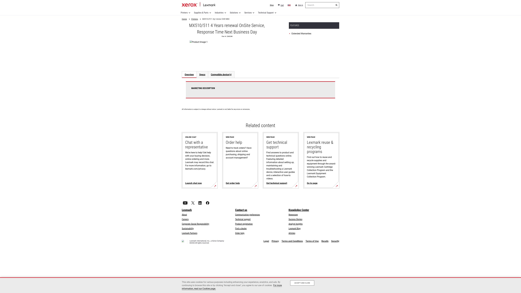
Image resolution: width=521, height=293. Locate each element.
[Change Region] (289, 5)
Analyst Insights (296, 224)
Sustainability (188, 228)
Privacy (275, 241)
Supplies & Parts (201, 12)
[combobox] (322, 5)
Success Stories (295, 219)
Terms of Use (312, 241)
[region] (260, 285)
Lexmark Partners (189, 233)
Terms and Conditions (292, 241)
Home (198, 4)
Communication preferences (247, 214)
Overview (189, 74)
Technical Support (266, 12)
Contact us (241, 210)
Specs (202, 74)
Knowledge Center (299, 210)
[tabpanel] (260, 91)
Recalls (324, 241)
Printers (184, 12)
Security (335, 241)
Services (248, 12)
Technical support (243, 219)
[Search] (336, 5)
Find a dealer (241, 228)
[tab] (189, 74)
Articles (292, 233)
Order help (239, 233)
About (184, 214)
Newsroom (293, 214)
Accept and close (302, 283)
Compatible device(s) (221, 74)
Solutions (234, 12)
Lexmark (187, 210)
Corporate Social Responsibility (195, 224)
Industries (219, 12)
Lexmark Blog (295, 228)
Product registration (244, 224)
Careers (185, 219)
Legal (266, 241)
